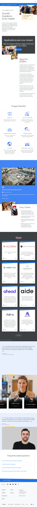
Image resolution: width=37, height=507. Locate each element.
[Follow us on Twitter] (18, 484)
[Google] (4, 504)
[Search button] (35, 1)
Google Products (17, 504)
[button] (18, 461)
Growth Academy (8, 4)
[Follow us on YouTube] (10, 484)
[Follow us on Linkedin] (13, 484)
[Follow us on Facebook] (16, 484)
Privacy (23, 504)
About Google (10, 504)
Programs (3, 4)
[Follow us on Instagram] (7, 484)
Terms (27, 504)
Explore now (18, 49)
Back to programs (7, 480)
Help (33, 504)
